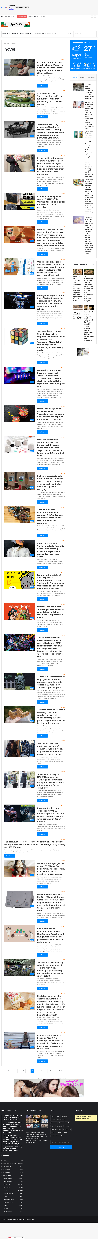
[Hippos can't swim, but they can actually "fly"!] (78, 307)
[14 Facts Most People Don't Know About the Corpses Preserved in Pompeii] (78, 87)
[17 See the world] (15, 24)
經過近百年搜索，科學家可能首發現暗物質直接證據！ (43, 16)
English (13, 1237)
